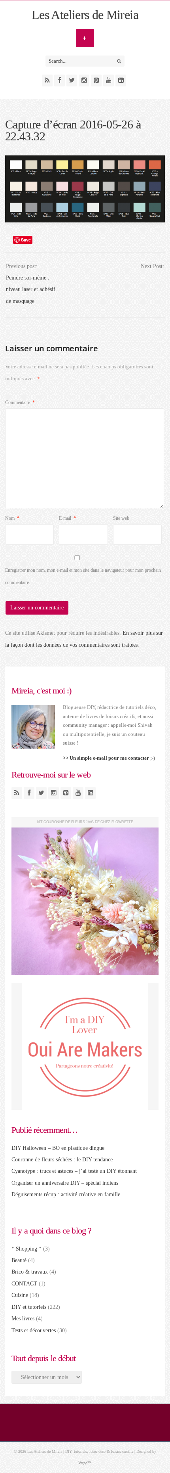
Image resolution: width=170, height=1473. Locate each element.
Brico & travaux (29, 1272)
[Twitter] (71, 80)
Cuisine (19, 1295)
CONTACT (24, 1284)
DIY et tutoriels (28, 1307)
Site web (121, 518)
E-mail (67, 518)
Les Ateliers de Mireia (85, 15)
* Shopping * (26, 1249)
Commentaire (20, 402)
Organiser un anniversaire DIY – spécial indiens (64, 1183)
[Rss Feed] (47, 80)
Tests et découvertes (33, 1330)
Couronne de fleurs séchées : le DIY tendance (62, 1160)
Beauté (18, 1260)
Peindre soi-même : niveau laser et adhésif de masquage (30, 289)
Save (26, 240)
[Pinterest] (96, 80)
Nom (12, 518)
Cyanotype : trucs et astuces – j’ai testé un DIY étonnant (74, 1171)
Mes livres (22, 1319)
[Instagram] (84, 80)
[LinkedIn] (120, 80)
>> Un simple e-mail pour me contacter (106, 758)
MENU (85, 38)
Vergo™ (84, 1463)
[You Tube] (108, 80)
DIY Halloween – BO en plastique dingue (57, 1148)
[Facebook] (59, 80)
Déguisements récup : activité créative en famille (65, 1194)
